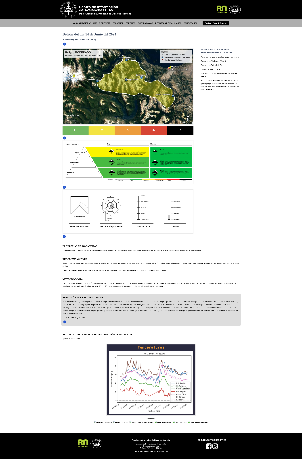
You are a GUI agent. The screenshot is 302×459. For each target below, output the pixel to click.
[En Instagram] (215, 448)
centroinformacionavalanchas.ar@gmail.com (151, 451)
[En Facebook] (209, 448)
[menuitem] (82, 23)
